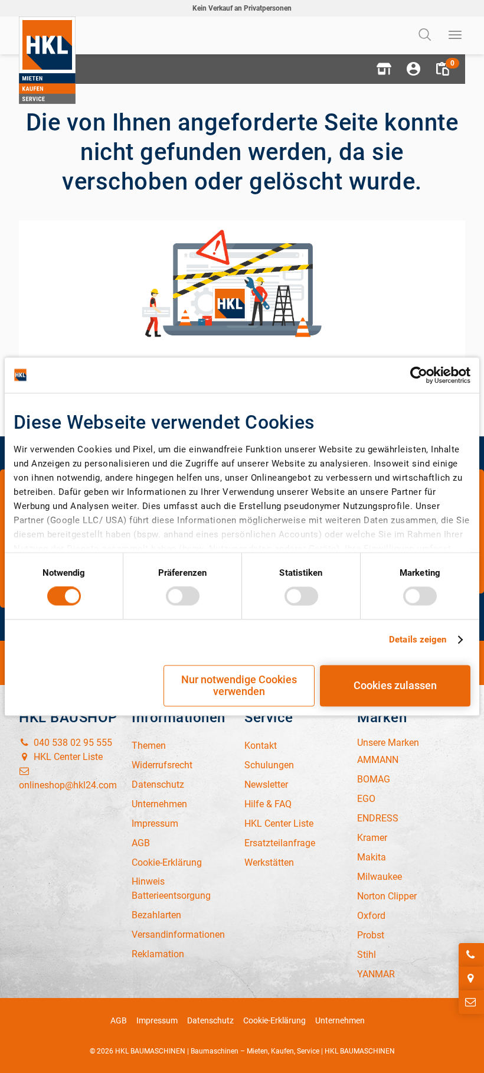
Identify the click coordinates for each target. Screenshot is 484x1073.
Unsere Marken (388, 742)
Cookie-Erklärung (274, 1020)
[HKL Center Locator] (471, 978)
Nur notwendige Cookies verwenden (239, 685)
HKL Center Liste (67, 756)
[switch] (183, 596)
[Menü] (455, 35)
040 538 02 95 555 (71, 742)
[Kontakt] (471, 1002)
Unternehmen (340, 1020)
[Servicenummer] (471, 955)
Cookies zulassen (395, 685)
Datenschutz (210, 1020)
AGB (118, 1020)
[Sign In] (413, 69)
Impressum (157, 1020)
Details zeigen (417, 640)
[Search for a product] (426, 35)
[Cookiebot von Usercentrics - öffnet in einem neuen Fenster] (418, 375)
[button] (383, 69)
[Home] (47, 60)
